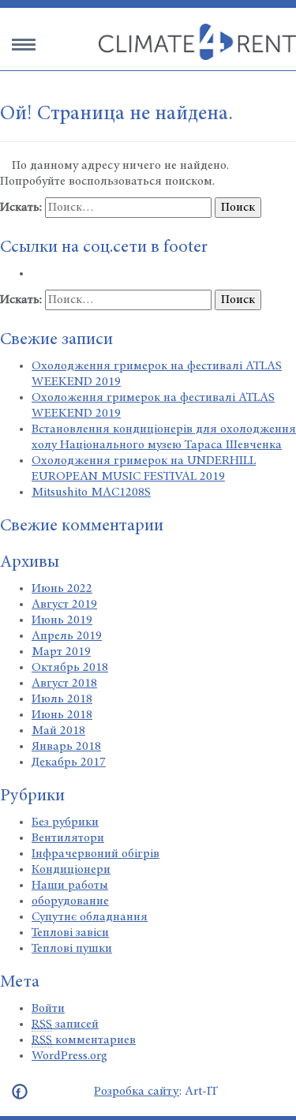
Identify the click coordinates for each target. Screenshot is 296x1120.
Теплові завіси (70, 933)
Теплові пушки (72, 948)
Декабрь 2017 (69, 762)
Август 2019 (64, 604)
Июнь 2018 (62, 715)
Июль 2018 (62, 699)
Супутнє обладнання (90, 917)
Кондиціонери (71, 869)
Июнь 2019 (62, 620)
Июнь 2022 (62, 588)
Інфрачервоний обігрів (95, 854)
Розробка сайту (136, 1091)
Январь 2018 (66, 746)
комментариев (84, 1040)
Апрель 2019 (67, 636)
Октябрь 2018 (70, 667)
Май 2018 (58, 731)
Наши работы (70, 885)
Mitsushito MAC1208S (91, 492)
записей (65, 1024)
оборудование (70, 901)
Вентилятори (68, 838)
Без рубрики (65, 822)
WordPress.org (69, 1056)
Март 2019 (61, 652)
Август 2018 (64, 683)
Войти (48, 1008)
